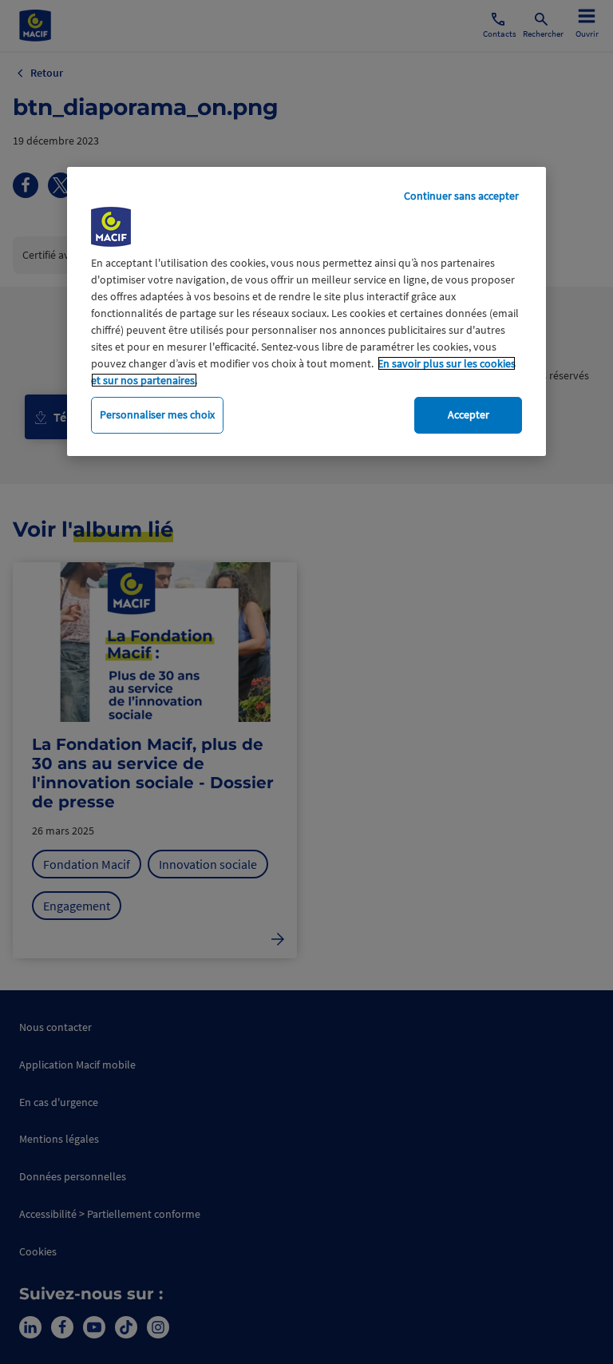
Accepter (468, 414)
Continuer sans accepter (461, 195)
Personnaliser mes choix (157, 414)
